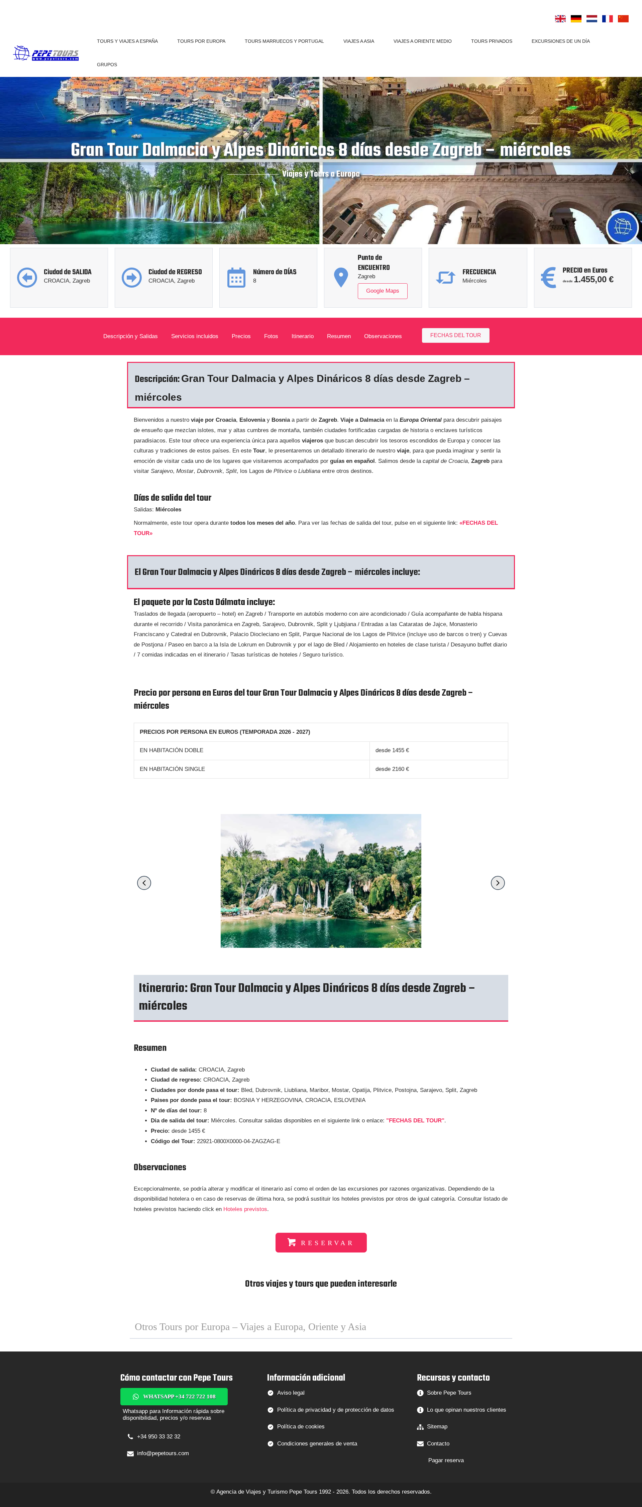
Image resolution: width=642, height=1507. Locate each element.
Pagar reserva (446, 1460)
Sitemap (437, 1426)
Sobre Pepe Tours (449, 1393)
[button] (161, 41)
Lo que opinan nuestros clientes (466, 1410)
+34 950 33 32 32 (158, 1436)
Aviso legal (291, 1393)
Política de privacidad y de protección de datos (335, 1410)
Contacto (438, 1443)
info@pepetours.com (163, 1453)
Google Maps (382, 291)
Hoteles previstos (245, 1209)
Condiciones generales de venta (317, 1443)
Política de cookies (301, 1426)
